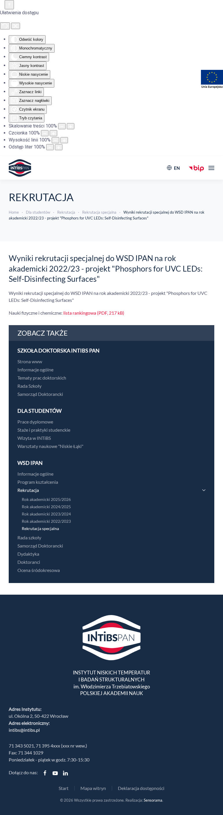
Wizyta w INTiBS (34, 438)
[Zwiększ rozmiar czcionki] (53, 133)
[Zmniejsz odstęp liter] (50, 147)
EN (177, 168)
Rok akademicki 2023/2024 (46, 513)
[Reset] (5, 25)
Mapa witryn (93, 788)
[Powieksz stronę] (70, 126)
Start (64, 788)
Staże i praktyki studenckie (43, 430)
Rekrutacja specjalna (40, 528)
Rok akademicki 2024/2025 (46, 506)
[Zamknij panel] (15, 26)
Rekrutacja (28, 490)
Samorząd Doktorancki (40, 394)
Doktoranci (28, 562)
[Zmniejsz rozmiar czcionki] (44, 133)
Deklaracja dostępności (141, 788)
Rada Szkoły (29, 386)
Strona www (29, 361)
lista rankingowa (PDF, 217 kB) (93, 313)
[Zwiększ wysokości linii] (64, 140)
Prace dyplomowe (35, 421)
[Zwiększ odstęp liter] (58, 147)
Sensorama (153, 800)
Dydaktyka (28, 554)
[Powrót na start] (20, 168)
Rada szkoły (29, 537)
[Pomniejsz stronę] (62, 126)
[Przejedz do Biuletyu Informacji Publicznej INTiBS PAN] (196, 167)
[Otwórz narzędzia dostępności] (9, 4)
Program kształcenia (37, 482)
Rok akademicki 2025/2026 (46, 499)
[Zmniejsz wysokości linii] (55, 140)
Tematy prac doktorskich (41, 377)
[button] (211, 168)
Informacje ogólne (35, 369)
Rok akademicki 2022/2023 (46, 521)
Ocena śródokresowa (38, 570)
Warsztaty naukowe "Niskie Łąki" (50, 446)
